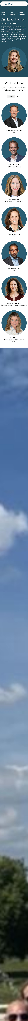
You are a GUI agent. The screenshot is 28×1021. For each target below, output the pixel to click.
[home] (7, 4)
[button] (23, 4)
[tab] (11, 96)
